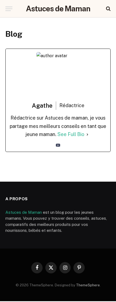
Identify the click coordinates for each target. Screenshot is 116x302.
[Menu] (8, 9)
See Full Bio (70, 134)
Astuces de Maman (23, 212)
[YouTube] (58, 145)
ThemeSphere (88, 285)
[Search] (108, 9)
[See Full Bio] (87, 134)
